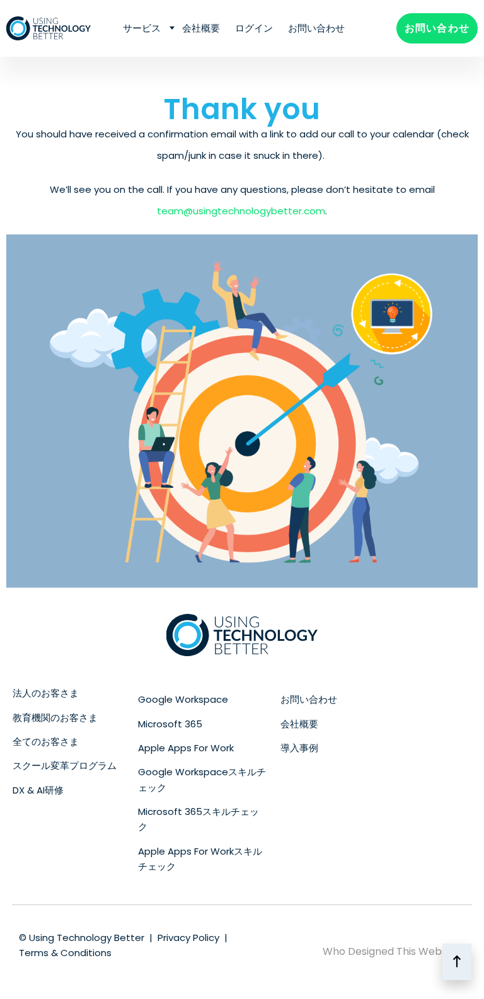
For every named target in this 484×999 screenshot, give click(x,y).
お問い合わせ (316, 28)
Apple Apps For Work (186, 747)
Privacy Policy (188, 937)
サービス (142, 28)
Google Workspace (183, 699)
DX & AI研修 (38, 790)
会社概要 (201, 28)
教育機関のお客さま (55, 717)
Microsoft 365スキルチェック (198, 819)
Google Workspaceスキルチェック (202, 779)
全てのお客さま (46, 741)
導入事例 (299, 747)
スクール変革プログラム (65, 765)
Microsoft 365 (170, 723)
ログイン (254, 28)
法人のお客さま (46, 693)
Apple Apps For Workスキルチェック (200, 859)
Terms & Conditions (65, 952)
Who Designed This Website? (394, 951)
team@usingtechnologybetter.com (241, 210)
